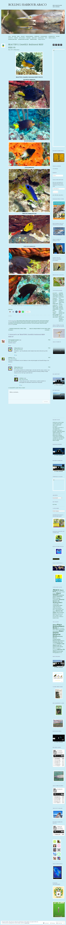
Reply (49, 339)
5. (57, 764)
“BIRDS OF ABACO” (52, 37)
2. (57, 760)
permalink (15, 324)
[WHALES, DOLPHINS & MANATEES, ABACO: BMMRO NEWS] (56, 301)
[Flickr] (61, 45)
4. (57, 762)
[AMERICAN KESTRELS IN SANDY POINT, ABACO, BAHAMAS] (62, 302)
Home (9, 36)
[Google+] (59, 45)
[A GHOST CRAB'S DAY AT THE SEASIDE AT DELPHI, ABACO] (56, 295)
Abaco (18, 320)
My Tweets (55, 504)
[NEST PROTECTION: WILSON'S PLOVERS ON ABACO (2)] (62, 318)
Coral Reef (55, 643)
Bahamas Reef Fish (20, 321)
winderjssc (10, 357)
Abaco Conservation (60, 628)
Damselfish (46, 321)
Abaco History (59, 591)
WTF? (46, 37)
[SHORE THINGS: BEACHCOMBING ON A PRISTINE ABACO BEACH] (56, 314)
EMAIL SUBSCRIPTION (58, 179)
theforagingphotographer (13, 340)
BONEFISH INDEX (33, 39)
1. (57, 758)
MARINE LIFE (36, 36)
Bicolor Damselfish (27, 321)
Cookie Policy (26, 923)
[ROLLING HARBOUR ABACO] (33, 22)
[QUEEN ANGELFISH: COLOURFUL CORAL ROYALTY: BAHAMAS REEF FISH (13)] (62, 310)
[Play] (55, 756)
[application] (58, 756)
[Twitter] (54, 45)
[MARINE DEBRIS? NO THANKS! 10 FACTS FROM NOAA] (62, 295)
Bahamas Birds (58, 597)
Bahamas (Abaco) (22, 320)
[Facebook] (56, 45)
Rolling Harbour (16, 49)
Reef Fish (29, 323)
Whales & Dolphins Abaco (58, 617)
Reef (27, 323)
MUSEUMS (28, 37)
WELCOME (14, 36)
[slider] (62, 756)
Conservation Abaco (57, 605)
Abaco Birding (57, 625)
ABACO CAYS (34, 37)
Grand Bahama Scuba (12, 323)
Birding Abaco (57, 602)
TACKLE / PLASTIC (41, 39)
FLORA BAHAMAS (44, 36)
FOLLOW (55, 192)
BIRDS (18, 36)
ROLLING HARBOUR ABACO (27, 5)
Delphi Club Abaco (57, 606)
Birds (63, 640)
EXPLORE (57, 36)
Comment (46, 401)
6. (57, 765)
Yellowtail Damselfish (43, 323)
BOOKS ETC (10, 37)
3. (57, 761)
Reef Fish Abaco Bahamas (44, 320)
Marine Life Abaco (36, 320)
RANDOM (16, 37)
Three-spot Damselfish (35, 323)
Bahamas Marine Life (29, 320)
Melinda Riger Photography (21, 323)
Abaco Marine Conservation (59, 629)
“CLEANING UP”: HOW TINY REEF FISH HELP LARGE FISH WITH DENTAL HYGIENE (58, 439)
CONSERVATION (51, 36)
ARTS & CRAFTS (22, 37)
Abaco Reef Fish (56, 631)
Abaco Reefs (15, 321)
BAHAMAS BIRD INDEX (12, 39)
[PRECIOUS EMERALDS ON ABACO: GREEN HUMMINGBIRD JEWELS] (56, 308)
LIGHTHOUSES (41, 37)
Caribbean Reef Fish (34, 321)
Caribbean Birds (56, 604)
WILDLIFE (23, 36)
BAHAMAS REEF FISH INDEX (23, 39)
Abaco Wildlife (57, 594)
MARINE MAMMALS (29, 36)
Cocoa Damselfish (41, 321)
